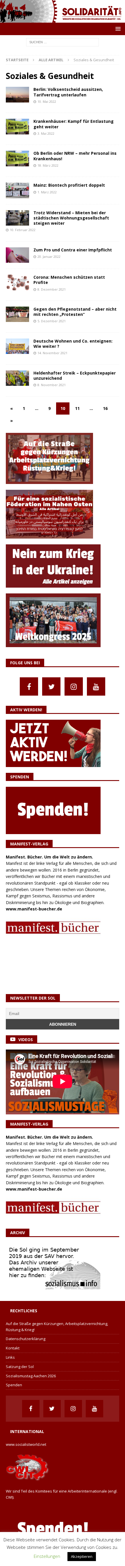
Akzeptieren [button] (81, 1556)
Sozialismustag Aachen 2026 (31, 1375)
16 (105, 408)
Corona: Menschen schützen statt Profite (69, 279)
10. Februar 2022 (22, 230)
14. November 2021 (52, 353)
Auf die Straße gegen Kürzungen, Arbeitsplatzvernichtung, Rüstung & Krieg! (57, 1326)
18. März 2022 (48, 165)
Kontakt (12, 1348)
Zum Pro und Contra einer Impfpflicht (72, 250)
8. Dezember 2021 (52, 289)
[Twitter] (51, 686)
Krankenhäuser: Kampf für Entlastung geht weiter (73, 123)
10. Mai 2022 (47, 101)
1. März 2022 (47, 192)
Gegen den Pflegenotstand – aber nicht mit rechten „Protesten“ (75, 311)
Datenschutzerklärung (25, 1338)
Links (10, 1357)
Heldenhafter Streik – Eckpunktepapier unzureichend (74, 375)
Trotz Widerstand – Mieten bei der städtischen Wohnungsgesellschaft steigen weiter (71, 218)
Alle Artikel (51, 59)
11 (77, 408)
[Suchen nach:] (62, 42)
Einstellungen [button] (47, 1556)
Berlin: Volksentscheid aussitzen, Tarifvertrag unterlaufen (68, 92)
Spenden (14, 1384)
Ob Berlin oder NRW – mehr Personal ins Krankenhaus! (75, 155)
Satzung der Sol (20, 1366)
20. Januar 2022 (49, 256)
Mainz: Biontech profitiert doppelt (69, 185)
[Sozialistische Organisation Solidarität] (62, 19)
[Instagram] (74, 686)
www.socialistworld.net (26, 1444)
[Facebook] (29, 686)
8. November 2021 (52, 385)
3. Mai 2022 (46, 133)
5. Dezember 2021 (52, 321)
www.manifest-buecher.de (34, 909)
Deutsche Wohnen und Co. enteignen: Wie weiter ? (72, 343)
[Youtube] (96, 686)
